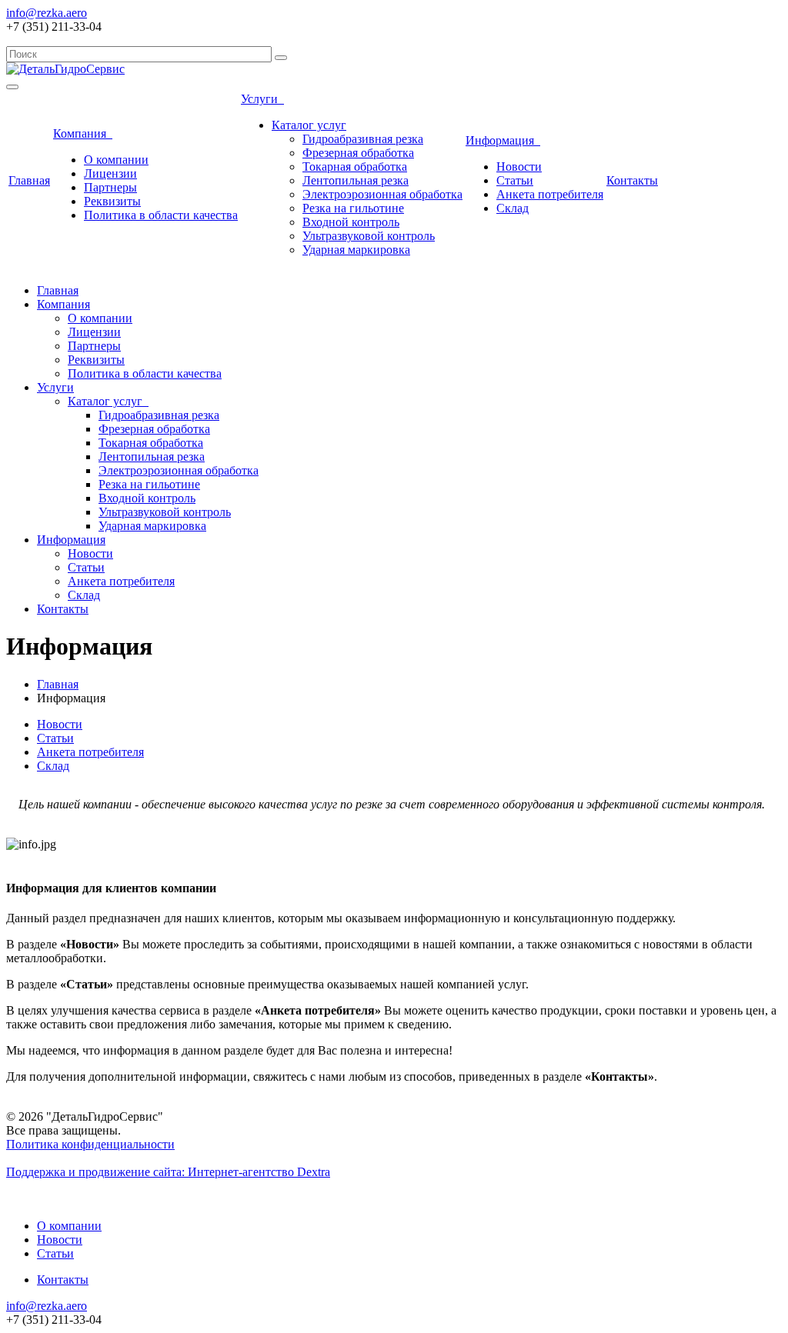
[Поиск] (281, 57)
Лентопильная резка (355, 180)
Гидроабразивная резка (362, 138)
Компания (82, 133)
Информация (503, 140)
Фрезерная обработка (358, 152)
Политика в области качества (161, 215)
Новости (519, 166)
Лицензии (110, 173)
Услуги (262, 98)
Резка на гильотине (353, 208)
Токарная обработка (354, 166)
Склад (512, 208)
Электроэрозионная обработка (382, 194)
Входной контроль (350, 221)
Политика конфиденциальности (90, 1144)
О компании (116, 159)
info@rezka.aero (46, 12)
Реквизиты (112, 201)
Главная (29, 180)
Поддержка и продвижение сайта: (168, 1171)
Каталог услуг (309, 125)
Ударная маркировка (356, 249)
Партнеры (110, 187)
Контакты (632, 180)
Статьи (514, 180)
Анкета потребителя (549, 194)
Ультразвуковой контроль (368, 235)
